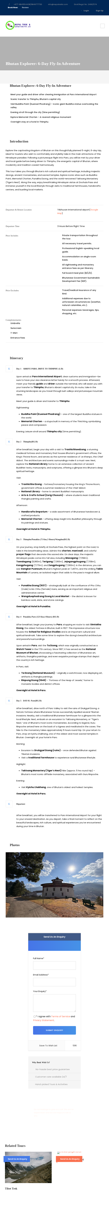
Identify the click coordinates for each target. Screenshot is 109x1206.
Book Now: (13, 7)
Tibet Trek (11, 1188)
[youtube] (71, 10)
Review (25, 7)
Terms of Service (60, 1016)
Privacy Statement (43, 1020)
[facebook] (62, 10)
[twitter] (67, 10)
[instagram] (75, 10)
